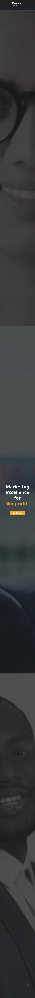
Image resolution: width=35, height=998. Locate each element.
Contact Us (17, 513)
